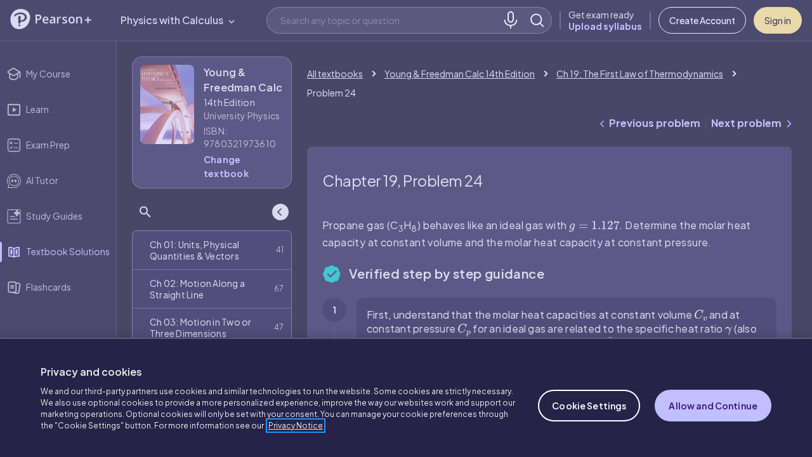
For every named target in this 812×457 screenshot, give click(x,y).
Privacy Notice (295, 425)
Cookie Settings (589, 405)
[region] (406, 397)
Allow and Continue (713, 405)
